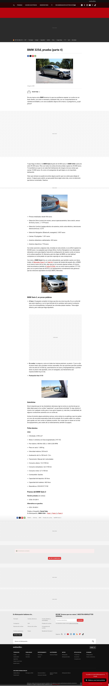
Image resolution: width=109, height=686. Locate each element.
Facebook (84, 5)
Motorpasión (64, 654)
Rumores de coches (18, 626)
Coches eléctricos (32, 619)
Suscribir (80, 620)
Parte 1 (49, 513)
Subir (91, 647)
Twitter (92, 5)
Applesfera (15, 659)
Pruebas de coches (47, 517)
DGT (25, 40)
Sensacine (40, 654)
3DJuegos (28, 654)
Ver (55, 558)
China (53, 40)
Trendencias (76, 654)
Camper (36, 40)
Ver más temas (17, 634)
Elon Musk (74, 40)
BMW (40, 517)
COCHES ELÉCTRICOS (31, 5)
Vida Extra (28, 656)
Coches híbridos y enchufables (46, 619)
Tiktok (95, 5)
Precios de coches (32, 626)
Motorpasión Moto (66, 656)
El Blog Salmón (89, 654)
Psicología (31, 40)
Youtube (90, 5)
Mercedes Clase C (39, 262)
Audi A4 (50, 262)
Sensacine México (41, 672)
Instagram (87, 5)
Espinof (39, 656)
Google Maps (59, 40)
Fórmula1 (15, 619)
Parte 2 (54, 513)
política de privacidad (73, 623)
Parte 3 (60, 513)
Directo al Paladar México (53, 673)
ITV (65, 40)
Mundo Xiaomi (16, 663)
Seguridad (42, 40)
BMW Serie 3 (58, 517)
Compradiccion (77, 659)
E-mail (35, 56)
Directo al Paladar (53, 654)
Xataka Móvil (16, 656)
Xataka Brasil (16, 675)
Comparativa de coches (46, 627)
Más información (56, 684)
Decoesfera (76, 656)
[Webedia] (92, 1)
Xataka (14, 654)
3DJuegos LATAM (29, 672)
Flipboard (33, 56)
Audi (69, 40)
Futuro (29, 631)
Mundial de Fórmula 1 (47, 631)
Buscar (93, 641)
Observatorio (44, 5)
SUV (29, 623)
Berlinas (35, 517)
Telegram (82, 5)
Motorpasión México (66, 672)
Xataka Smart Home (17, 661)
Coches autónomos (18, 631)
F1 (52, 5)
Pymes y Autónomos (90, 656)
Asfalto (48, 40)
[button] (36, 92)
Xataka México (16, 672)
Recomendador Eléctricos (64, 5)
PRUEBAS (19, 5)
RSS (77, 634)
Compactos (16, 623)
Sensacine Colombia (42, 675)
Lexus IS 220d (50, 266)
